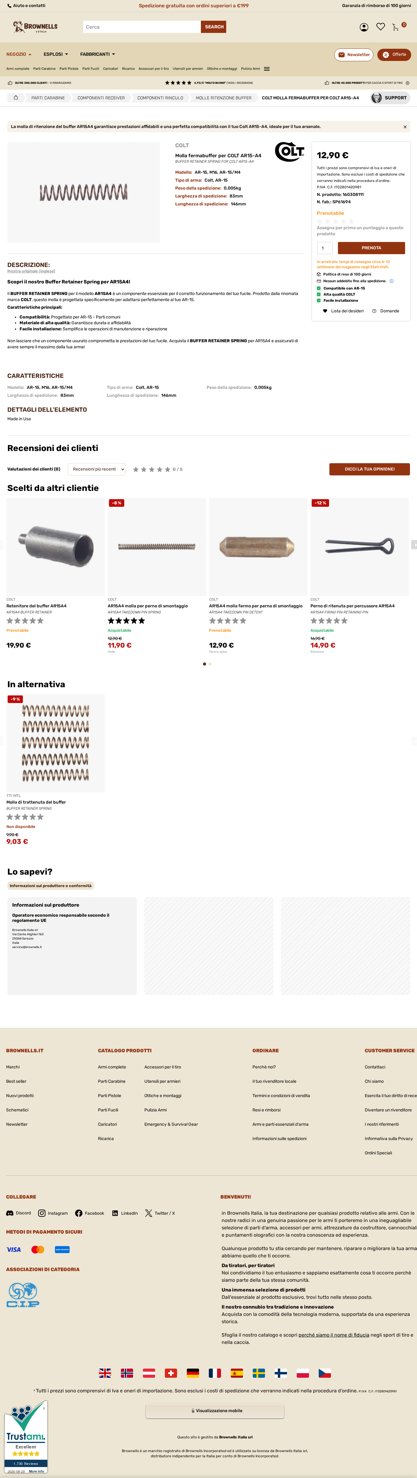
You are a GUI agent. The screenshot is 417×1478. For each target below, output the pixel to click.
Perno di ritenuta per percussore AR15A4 (352, 606)
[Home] (14, 97)
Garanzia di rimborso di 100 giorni (376, 5)
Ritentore (317, 652)
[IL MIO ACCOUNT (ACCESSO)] (365, 27)
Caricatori (110, 69)
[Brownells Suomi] (281, 1373)
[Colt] (289, 152)
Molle (111, 652)
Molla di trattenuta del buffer (36, 802)
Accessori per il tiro (154, 69)
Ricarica (128, 69)
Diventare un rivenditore (388, 1110)
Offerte (399, 54)
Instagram (58, 1213)
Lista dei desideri (382, 27)
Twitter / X (165, 1213)
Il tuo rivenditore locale (274, 1081)
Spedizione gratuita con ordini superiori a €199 (194, 6)
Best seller (16, 1081)
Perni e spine (218, 652)
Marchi (13, 1067)
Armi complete (17, 69)
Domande (389, 311)
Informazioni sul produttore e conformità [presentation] (51, 885)
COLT (182, 145)
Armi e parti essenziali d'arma (280, 1124)
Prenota (371, 248)
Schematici (17, 1110)
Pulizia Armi (250, 69)
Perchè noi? (264, 1067)
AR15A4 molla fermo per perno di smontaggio (256, 606)
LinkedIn (129, 1213)
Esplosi (53, 54)
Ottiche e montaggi (222, 69)
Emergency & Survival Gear (171, 1124)
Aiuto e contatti (28, 5)
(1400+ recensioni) (223, 82)
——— (267, 68)
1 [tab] (206, 667)
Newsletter (16, 1124)
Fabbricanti (95, 54)
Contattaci (375, 1067)
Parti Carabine (44, 69)
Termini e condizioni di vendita (281, 1095)
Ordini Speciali (378, 1153)
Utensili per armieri (188, 69)
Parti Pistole (69, 69)
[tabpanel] (55, 577)
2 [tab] (212, 667)
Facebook (94, 1213)
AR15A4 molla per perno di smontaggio (148, 606)
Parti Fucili (90, 69)
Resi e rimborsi (266, 1110)
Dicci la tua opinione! (370, 469)
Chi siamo (374, 1081)
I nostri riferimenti (382, 1124)
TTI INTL (13, 796)
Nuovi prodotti (20, 1095)
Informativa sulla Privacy (389, 1138)
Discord (23, 1213)
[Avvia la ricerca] (213, 27)
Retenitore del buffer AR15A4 (36, 606)
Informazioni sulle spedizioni (279, 1138)
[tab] (50, 886)
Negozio (16, 54)
